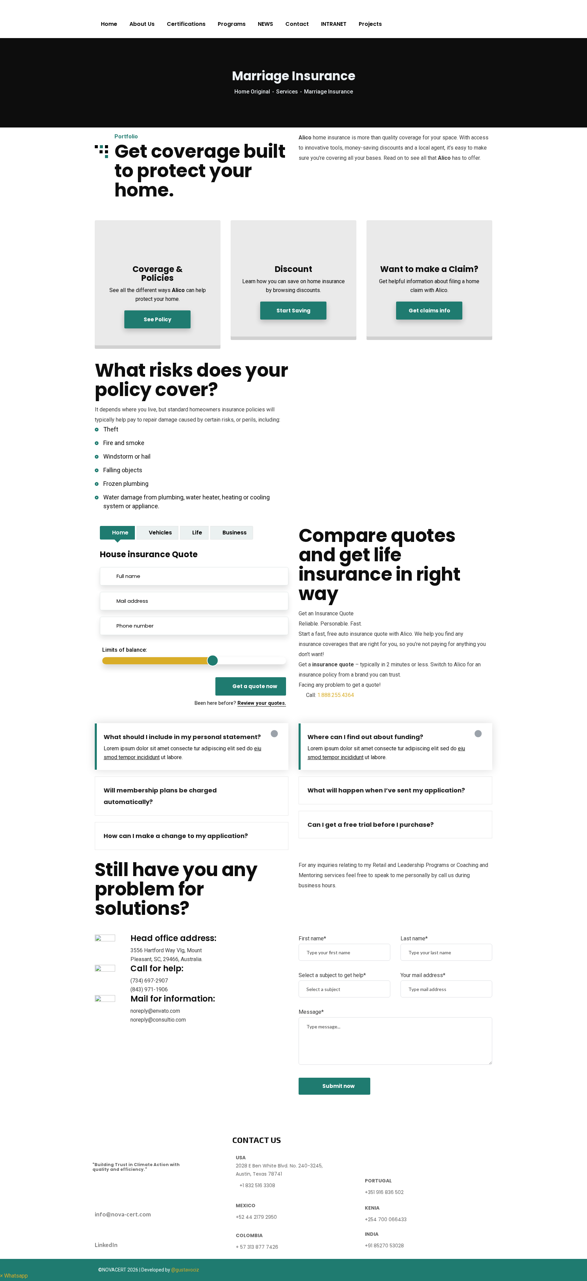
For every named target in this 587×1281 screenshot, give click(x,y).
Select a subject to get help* (332, 975)
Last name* (414, 938)
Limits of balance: (124, 650)
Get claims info (429, 310)
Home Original (252, 91)
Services (287, 91)
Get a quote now (254, 686)
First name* (312, 938)
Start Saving (293, 310)
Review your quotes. (261, 703)
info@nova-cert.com (123, 1214)
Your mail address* (423, 975)
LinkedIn (106, 1244)
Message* (311, 1012)
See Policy (157, 319)
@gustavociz (185, 1270)
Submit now (338, 1086)
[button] (14, 1276)
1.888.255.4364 (335, 695)
